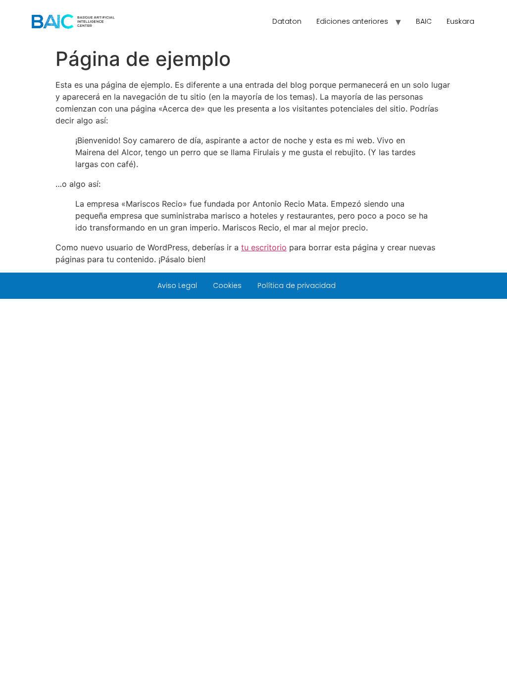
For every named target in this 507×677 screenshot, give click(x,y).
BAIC (424, 21)
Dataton (287, 21)
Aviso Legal (177, 285)
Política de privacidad (296, 285)
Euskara (460, 21)
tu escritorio (264, 247)
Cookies (227, 285)
